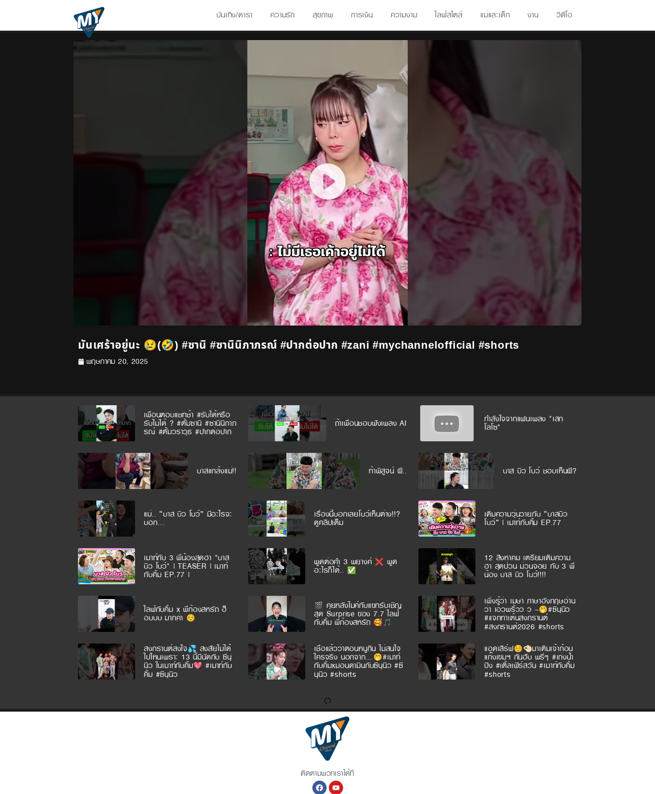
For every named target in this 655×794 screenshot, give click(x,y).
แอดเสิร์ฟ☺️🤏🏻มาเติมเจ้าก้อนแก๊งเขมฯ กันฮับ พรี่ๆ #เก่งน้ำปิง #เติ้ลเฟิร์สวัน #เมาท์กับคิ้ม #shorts (529, 661)
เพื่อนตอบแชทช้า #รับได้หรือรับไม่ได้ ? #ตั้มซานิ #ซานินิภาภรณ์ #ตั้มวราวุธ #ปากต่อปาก (190, 423)
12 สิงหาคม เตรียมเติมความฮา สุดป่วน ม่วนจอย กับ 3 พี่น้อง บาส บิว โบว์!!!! (529, 566)
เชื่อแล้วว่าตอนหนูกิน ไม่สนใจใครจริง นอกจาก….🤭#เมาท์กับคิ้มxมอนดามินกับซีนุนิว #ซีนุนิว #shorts (358, 661)
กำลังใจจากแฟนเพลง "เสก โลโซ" (523, 423)
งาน (533, 15)
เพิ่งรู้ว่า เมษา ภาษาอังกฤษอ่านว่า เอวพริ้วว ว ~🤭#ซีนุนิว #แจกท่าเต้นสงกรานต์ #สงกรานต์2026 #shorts (529, 614)
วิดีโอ (565, 15)
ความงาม (404, 15)
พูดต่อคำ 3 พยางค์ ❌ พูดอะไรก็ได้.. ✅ (355, 566)
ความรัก (282, 15)
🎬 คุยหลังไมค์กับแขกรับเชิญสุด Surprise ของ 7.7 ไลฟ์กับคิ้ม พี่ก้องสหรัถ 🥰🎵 (358, 613)
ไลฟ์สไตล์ (449, 15)
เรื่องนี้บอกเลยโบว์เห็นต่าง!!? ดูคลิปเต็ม (357, 518)
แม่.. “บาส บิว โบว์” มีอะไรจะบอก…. (188, 518)
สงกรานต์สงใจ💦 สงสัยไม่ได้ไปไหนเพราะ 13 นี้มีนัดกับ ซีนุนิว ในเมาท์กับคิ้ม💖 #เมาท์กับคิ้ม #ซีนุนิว (188, 661)
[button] (327, 183)
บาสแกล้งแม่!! (217, 471)
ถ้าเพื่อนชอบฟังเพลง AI (371, 423)
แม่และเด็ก (495, 15)
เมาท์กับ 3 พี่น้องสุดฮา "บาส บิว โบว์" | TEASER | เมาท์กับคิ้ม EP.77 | (186, 566)
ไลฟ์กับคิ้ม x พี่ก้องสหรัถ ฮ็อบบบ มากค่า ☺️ (185, 613)
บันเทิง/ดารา (235, 15)
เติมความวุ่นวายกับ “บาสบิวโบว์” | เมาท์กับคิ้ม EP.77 (526, 518)
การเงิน (362, 15)
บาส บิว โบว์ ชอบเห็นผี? (540, 471)
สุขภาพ (323, 15)
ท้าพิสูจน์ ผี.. (388, 471)
